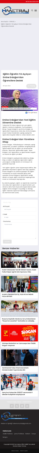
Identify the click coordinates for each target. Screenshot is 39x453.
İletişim (5, 437)
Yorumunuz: (7, 221)
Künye (34, 434)
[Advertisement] (19, 48)
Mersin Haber (15, 451)
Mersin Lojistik (24, 451)
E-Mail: (5, 214)
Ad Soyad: (6, 206)
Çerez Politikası (19, 434)
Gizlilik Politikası (8, 434)
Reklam (27, 434)
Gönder (7, 242)
